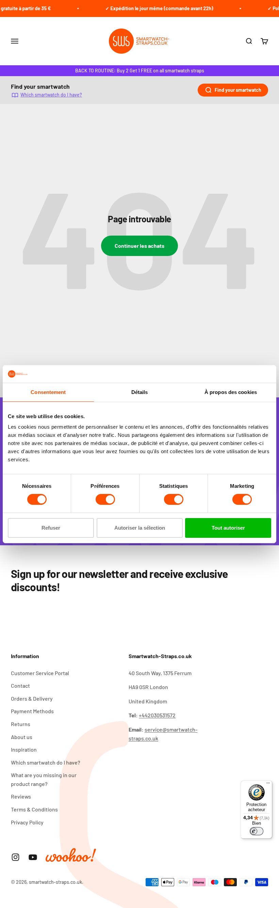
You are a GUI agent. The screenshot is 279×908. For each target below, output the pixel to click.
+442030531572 (157, 715)
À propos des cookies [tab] (230, 392)
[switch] (105, 499)
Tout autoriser (228, 528)
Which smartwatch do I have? (51, 95)
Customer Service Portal (40, 673)
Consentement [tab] (48, 392)
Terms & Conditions (34, 809)
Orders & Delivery (32, 698)
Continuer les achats (139, 245)
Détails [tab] (139, 392)
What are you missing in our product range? (44, 779)
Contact (20, 685)
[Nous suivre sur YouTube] (32, 857)
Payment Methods (32, 711)
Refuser (51, 528)
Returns (20, 724)
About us (21, 737)
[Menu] (268, 785)
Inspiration (24, 749)
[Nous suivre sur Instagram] (15, 857)
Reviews (21, 796)
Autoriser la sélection (139, 528)
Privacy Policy (27, 822)
